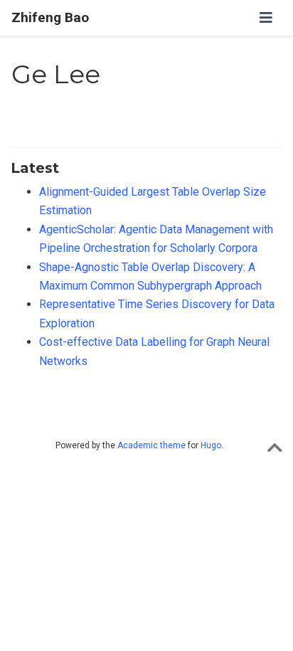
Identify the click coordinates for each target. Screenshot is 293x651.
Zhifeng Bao (50, 17)
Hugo (211, 445)
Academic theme (151, 445)
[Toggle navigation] (266, 17)
